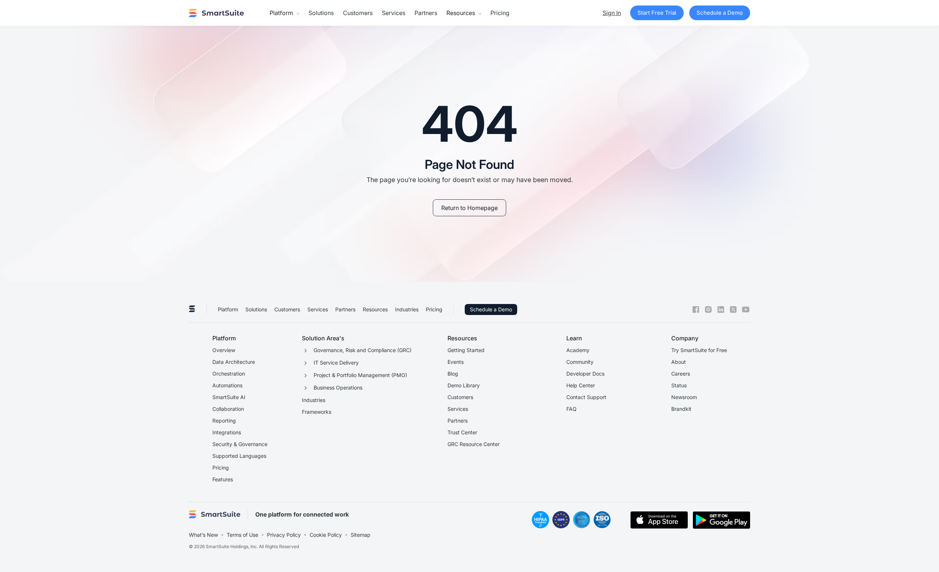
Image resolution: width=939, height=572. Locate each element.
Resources (375, 309)
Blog (452, 373)
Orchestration (228, 373)
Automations (227, 385)
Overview (223, 350)
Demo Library (463, 385)
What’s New (203, 535)
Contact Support (586, 397)
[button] (284, 13)
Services (393, 13)
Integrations (226, 432)
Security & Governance (239, 444)
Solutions (321, 13)
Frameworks (316, 412)
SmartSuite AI (228, 397)
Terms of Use (242, 535)
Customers (358, 13)
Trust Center (462, 432)
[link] (469, 208)
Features (222, 479)
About (678, 362)
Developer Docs (585, 373)
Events (455, 362)
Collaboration (228, 409)
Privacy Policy (284, 535)
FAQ (571, 409)
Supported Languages (239, 456)
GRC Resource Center (473, 444)
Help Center (580, 385)
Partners (425, 13)
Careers (680, 373)
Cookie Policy (326, 535)
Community (579, 362)
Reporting (224, 420)
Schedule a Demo (491, 309)
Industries (407, 309)
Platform (228, 309)
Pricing (499, 13)
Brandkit (681, 409)
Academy (577, 350)
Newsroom (684, 397)
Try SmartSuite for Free (699, 350)
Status (679, 385)
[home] (216, 12)
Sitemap (360, 535)
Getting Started (466, 350)
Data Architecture (233, 362)
